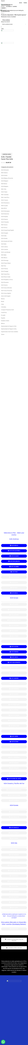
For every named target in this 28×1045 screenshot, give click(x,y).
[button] (3, 1042)
